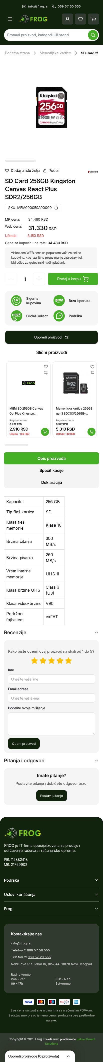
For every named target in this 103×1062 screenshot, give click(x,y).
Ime (11, 670)
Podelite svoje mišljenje (26, 708)
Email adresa (18, 689)
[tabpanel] (51, 557)
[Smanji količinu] (11, 279)
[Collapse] (68, 1056)
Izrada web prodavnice (60, 1039)
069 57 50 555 (38, 950)
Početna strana (17, 53)
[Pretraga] (93, 35)
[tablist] (51, 470)
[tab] (51, 458)
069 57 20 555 (39, 957)
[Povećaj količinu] (39, 279)
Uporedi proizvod (48, 337)
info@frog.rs (20, 943)
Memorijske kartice (55, 53)
